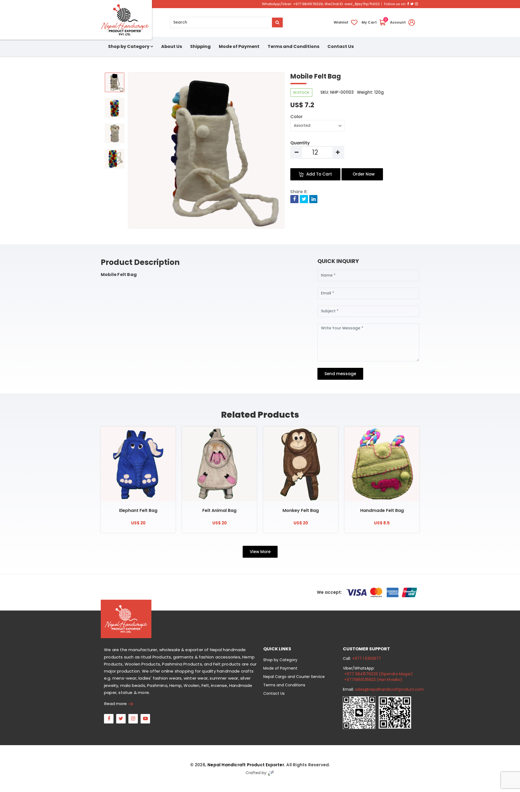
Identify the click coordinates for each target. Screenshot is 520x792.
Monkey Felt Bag (300, 510)
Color (296, 116)
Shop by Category (280, 660)
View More (260, 551)
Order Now (364, 174)
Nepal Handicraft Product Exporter (245, 765)
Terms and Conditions (293, 46)
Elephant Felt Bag (138, 510)
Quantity (300, 143)
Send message (340, 373)
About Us (171, 46)
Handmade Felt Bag (382, 510)
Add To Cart (319, 174)
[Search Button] (277, 22)
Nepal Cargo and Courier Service (294, 676)
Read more (115, 703)
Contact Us (340, 46)
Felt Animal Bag (219, 510)
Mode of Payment (239, 46)
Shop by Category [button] (129, 46)
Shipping (200, 46)
